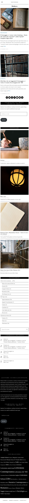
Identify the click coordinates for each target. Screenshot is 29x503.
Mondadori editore (4, 482)
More (5, 46)
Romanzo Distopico (12, 488)
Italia (7, 464)
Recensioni (3, 32)
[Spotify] (19, 97)
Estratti (2, 78)
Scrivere (2, 160)
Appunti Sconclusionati (7, 302)
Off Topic (2, 296)
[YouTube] (17, 97)
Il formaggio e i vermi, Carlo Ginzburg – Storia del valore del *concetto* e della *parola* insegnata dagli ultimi (13, 36)
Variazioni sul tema (4, 315)
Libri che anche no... (14, 479)
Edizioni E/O (13, 459)
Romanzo (4, 488)
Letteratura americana (7, 468)
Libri (8, 478)
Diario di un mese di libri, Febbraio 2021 (10, 270)
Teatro (3, 320)
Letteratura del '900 (21, 472)
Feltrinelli (11, 462)
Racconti (25, 484)
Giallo (17, 462)
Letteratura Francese (4, 475)
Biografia (15, 457)
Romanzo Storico (20, 488)
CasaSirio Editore (20, 457)
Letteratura (18, 464)
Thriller (2, 493)
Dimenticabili (3, 459)
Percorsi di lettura (7, 484)
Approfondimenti (6, 299)
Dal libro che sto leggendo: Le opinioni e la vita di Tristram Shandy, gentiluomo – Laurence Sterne (15, 341)
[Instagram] (12, 97)
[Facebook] (7, 97)
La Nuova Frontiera (12, 464)
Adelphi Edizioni (4, 457)
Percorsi (4, 312)
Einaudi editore (19, 459)
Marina (5, 356)
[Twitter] (9, 97)
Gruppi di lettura (5, 288)
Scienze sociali (8, 491)
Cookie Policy (23, 500)
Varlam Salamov (7, 493)
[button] (27, 329)
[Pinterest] (14, 97)
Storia (26, 491)
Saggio (2, 491)
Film (14, 462)
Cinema (3, 318)
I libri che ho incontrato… (6, 280)
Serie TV (15, 491)
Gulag (20, 462)
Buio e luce (3, 196)
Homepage (5, 500)
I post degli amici (6, 310)
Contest (3, 304)
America (11, 457)
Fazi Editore (6, 462)
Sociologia (20, 491)
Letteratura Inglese (14, 475)
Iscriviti (3, 119)
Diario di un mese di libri (7, 283)
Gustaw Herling (25, 462)
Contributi (4, 307)
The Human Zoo (5, 294)
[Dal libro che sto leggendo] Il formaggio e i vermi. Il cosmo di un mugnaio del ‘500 (12, 81)
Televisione (4, 323)
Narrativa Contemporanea (17, 482)
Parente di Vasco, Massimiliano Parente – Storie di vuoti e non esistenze (14, 233)
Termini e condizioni (13, 500)
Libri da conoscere (22, 479)
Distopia (9, 459)
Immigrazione (2, 464)
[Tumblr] (22, 97)
